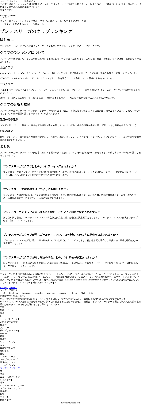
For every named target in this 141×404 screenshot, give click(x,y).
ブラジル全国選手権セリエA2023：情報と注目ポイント (27, 274)
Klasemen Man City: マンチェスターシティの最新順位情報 (84, 277)
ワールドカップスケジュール (109, 274)
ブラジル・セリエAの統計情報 (48, 280)
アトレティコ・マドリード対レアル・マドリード (30, 282)
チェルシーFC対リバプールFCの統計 (74, 274)
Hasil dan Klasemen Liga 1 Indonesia (81, 280)
